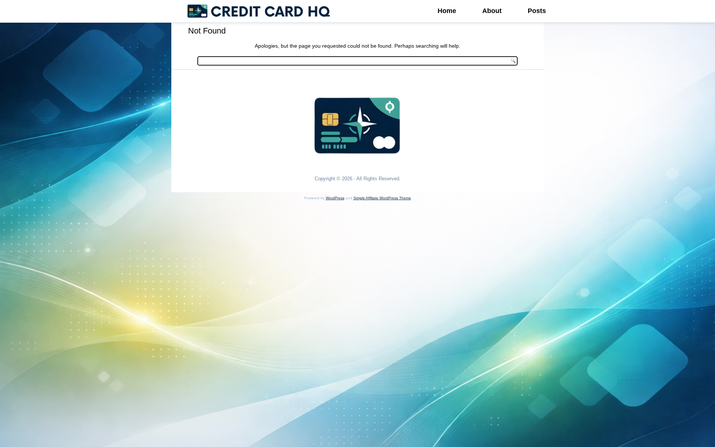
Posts (537, 11)
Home (447, 11)
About (492, 11)
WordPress (335, 198)
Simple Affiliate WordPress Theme (382, 198)
